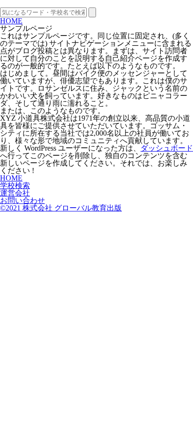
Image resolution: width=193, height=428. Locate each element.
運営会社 (15, 193)
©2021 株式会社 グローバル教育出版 (61, 208)
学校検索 (15, 185)
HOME (11, 21)
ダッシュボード (167, 148)
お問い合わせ (22, 200)
